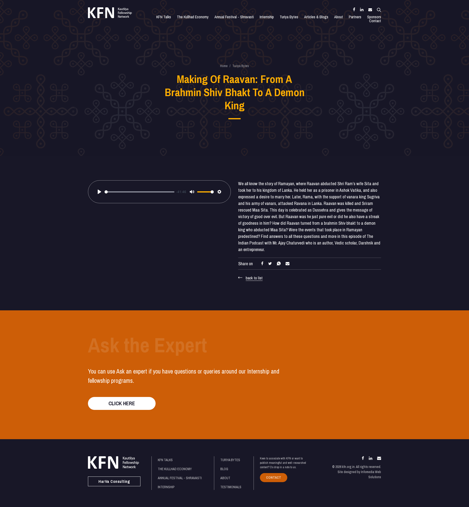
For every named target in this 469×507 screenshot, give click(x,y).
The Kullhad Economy (193, 17)
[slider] (139, 192)
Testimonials (230, 487)
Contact (375, 20)
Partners (355, 17)
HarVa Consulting (114, 481)
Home (224, 66)
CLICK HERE (121, 403)
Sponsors (374, 17)
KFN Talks (163, 17)
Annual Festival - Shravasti (234, 17)
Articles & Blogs (316, 17)
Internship (267, 17)
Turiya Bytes (289, 17)
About (338, 17)
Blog (224, 469)
